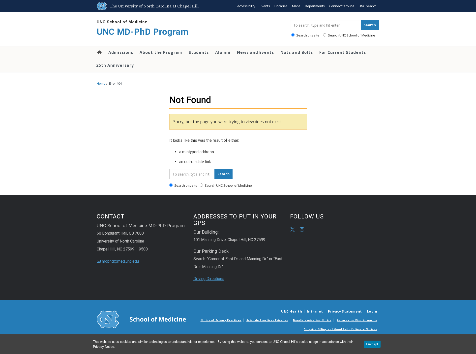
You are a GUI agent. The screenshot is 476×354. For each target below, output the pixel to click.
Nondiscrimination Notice (312, 320)
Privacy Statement (345, 311)
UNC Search (368, 6)
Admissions (120, 52)
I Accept (372, 344)
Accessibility (246, 6)
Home (99, 52)
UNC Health (291, 311)
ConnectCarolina (341, 6)
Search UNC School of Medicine (351, 35)
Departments (315, 6)
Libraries (281, 6)
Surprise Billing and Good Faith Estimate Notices (340, 329)
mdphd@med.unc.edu (120, 261)
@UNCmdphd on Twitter (292, 229)
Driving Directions (208, 278)
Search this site (307, 35)
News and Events (255, 52)
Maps (296, 6)
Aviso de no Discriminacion (357, 320)
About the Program (161, 52)
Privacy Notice (103, 347)
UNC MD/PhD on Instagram (301, 229)
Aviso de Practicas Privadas (267, 320)
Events (265, 6)
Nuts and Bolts (296, 52)
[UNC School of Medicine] (141, 319)
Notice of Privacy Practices (221, 320)
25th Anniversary (115, 65)
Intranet (315, 311)
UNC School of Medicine (122, 22)
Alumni (223, 52)
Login (372, 311)
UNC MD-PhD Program (143, 32)
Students (199, 52)
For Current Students (342, 52)
